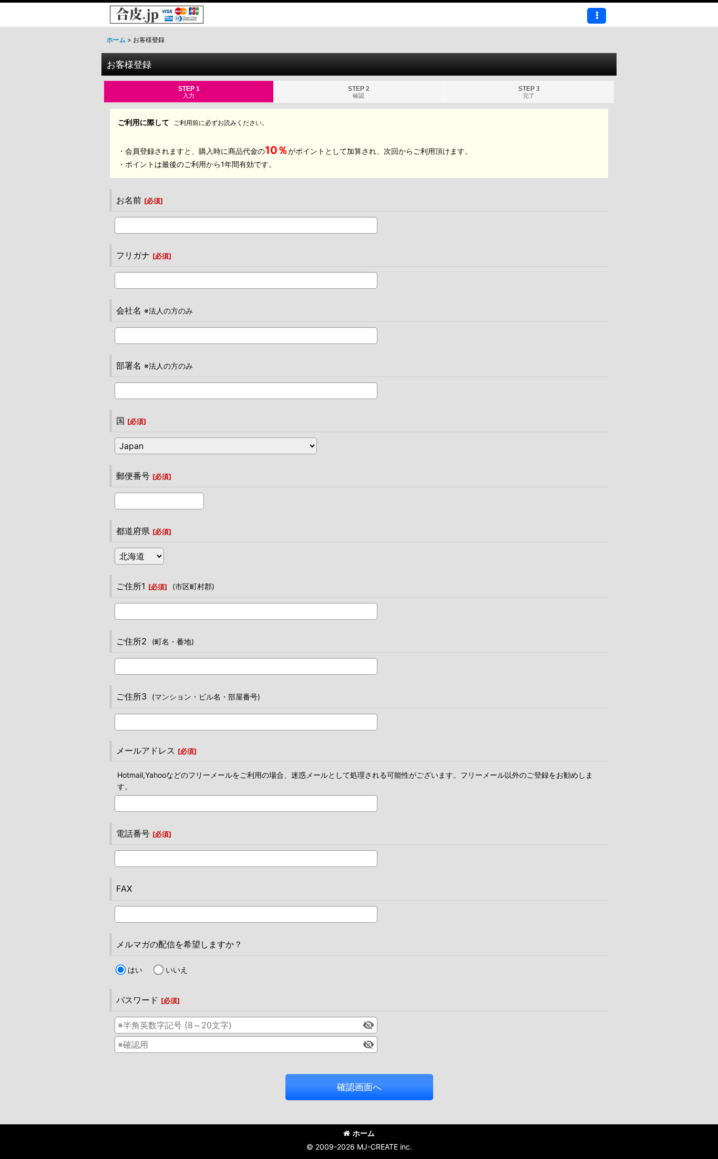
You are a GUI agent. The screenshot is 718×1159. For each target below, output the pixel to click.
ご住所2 (131, 641)
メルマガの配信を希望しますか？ (179, 944)
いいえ (177, 969)
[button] (596, 16)
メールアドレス (145, 750)
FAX (124, 888)
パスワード (137, 1000)
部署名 (128, 365)
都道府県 (133, 531)
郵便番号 (133, 476)
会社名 (128, 310)
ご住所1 (131, 586)
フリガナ (133, 255)
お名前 (128, 200)
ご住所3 (131, 696)
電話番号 (133, 833)
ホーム (364, 1133)
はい (135, 969)
